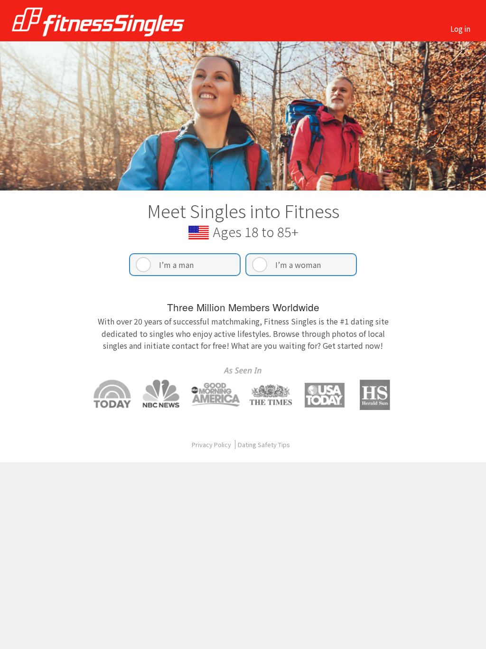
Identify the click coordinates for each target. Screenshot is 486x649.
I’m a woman (298, 264)
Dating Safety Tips (264, 444)
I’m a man (176, 264)
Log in (460, 28)
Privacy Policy (212, 444)
